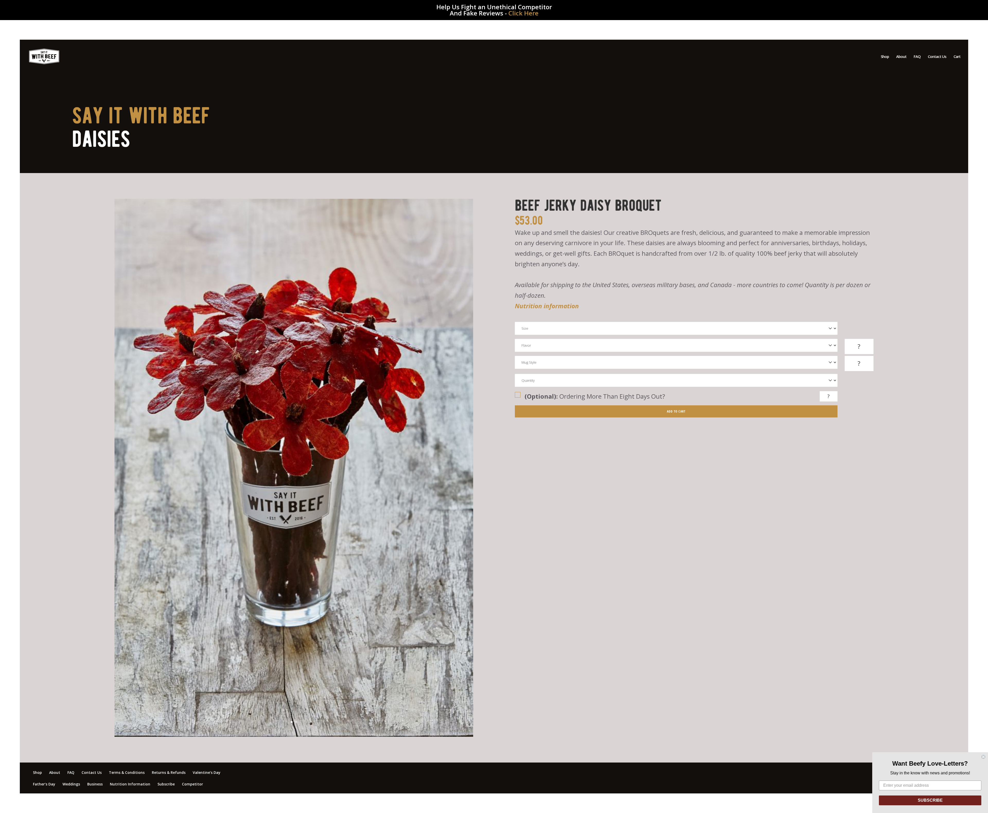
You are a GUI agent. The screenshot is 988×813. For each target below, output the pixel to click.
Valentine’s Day (206, 772)
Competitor (192, 784)
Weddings (71, 784)
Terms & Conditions (127, 772)
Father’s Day (44, 784)
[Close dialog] (983, 756)
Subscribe (166, 784)
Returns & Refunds (169, 772)
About (901, 57)
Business (95, 784)
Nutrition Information (130, 784)
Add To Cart (676, 411)
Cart (957, 57)
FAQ (917, 57)
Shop (885, 57)
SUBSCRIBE (930, 800)
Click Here (523, 13)
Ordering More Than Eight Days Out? (595, 396)
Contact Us (937, 57)
